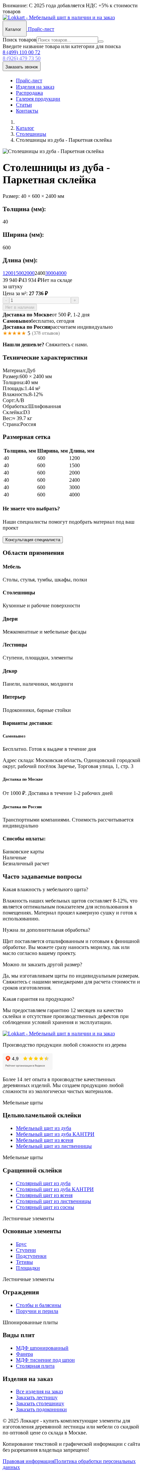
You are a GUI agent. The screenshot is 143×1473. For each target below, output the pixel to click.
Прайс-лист (40, 29)
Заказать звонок (21, 66)
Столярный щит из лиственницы (53, 1201)
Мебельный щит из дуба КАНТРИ (55, 1134)
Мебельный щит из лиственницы (54, 1146)
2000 (29, 273)
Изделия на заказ (35, 87)
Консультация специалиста (32, 539)
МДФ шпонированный (42, 1348)
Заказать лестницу (37, 1397)
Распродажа (29, 93)
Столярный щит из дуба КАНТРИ (55, 1189)
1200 (8, 273)
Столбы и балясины (38, 1305)
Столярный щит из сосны (45, 1207)
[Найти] (100, 42)
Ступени (26, 1250)
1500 (18, 273)
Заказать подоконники (41, 1409)
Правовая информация (28, 1461)
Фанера (24, 1354)
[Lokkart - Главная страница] (59, 17)
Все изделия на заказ (39, 1391)
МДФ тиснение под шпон (45, 1360)
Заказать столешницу (40, 1403)
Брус (21, 1244)
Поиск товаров (20, 40)
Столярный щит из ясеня (44, 1195)
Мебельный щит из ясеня (44, 1140)
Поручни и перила (37, 1311)
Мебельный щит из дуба (43, 1128)
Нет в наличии (19, 307)
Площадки (28, 1268)
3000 (50, 273)
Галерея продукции (38, 99)
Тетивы (24, 1262)
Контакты (27, 111)
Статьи (24, 105)
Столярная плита (35, 1366)
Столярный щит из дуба (43, 1183)
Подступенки (31, 1256)
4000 (61, 273)
